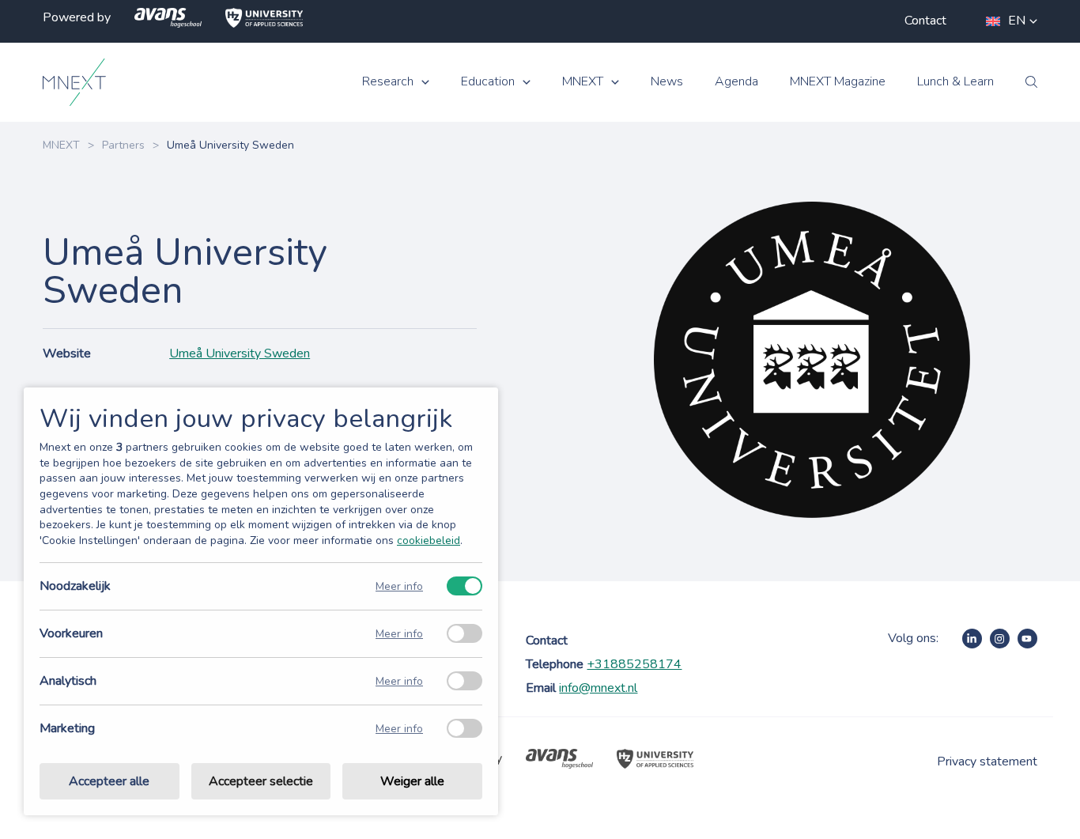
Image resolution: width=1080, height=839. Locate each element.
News (667, 81)
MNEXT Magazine (838, 81)
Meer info (399, 586)
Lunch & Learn (955, 81)
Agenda (736, 81)
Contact (925, 20)
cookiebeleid (428, 540)
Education (488, 81)
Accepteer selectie (261, 781)
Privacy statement (987, 761)
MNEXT (582, 81)
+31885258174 (634, 664)
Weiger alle (412, 781)
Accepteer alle (109, 781)
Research (387, 81)
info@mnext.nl (598, 688)
